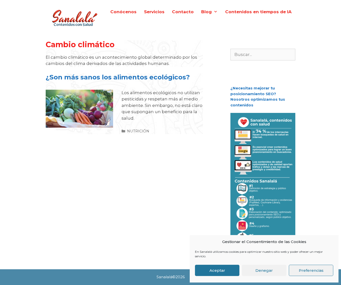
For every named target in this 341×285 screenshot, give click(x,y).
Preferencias (311, 270)
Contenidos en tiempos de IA (258, 11)
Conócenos (123, 11)
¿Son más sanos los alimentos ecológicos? (118, 77)
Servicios (154, 11)
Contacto (183, 11)
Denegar (264, 270)
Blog (206, 11)
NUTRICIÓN (138, 131)
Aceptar (217, 270)
